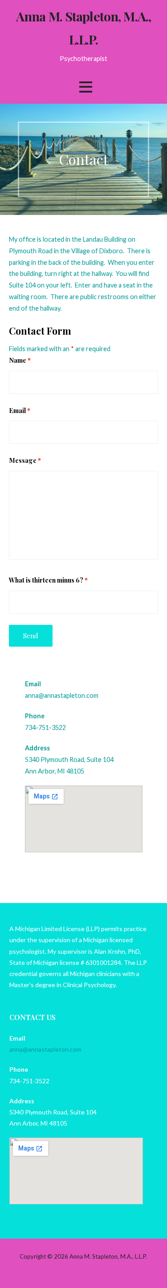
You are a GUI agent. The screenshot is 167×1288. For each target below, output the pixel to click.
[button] (85, 87)
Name (20, 360)
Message (25, 460)
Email (19, 410)
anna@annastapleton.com (61, 695)
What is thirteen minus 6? (48, 579)
